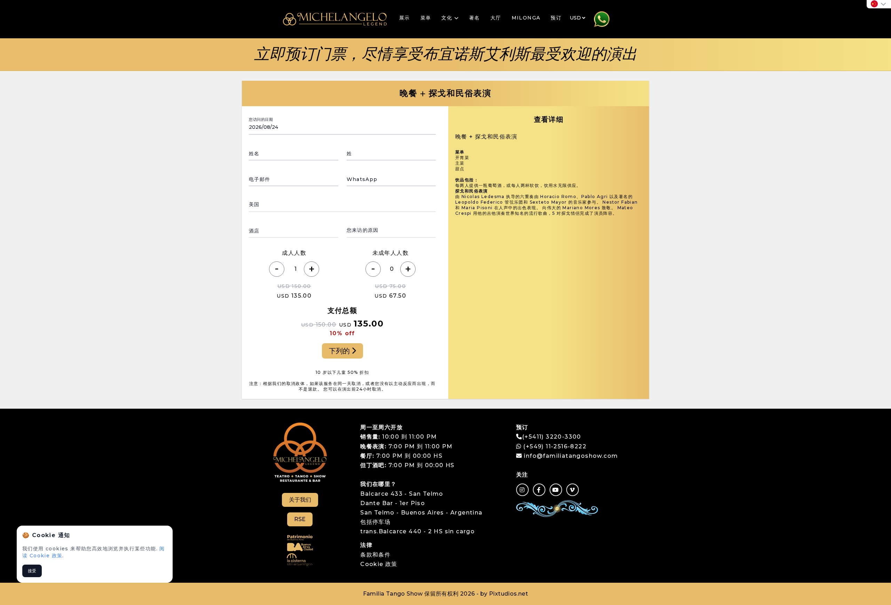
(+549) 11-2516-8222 (553, 446)
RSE (300, 519)
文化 (447, 18)
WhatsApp (362, 179)
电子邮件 (259, 179)
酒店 (254, 231)
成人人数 (294, 253)
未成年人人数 (390, 253)
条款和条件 (375, 554)
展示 (404, 18)
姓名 (254, 153)
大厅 (495, 18)
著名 (474, 18)
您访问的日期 (261, 119)
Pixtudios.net (508, 593)
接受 (32, 570)
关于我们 (300, 499)
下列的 (340, 351)
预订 (556, 18)
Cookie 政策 (378, 564)
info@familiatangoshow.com (571, 456)
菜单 (425, 18)
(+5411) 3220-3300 (551, 436)
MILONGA (526, 18)
